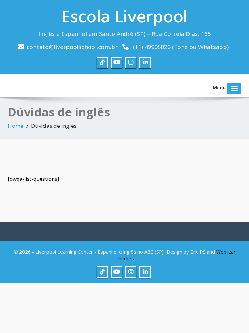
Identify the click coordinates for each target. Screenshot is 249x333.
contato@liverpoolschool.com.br (72, 47)
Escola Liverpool (124, 16)
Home (15, 125)
